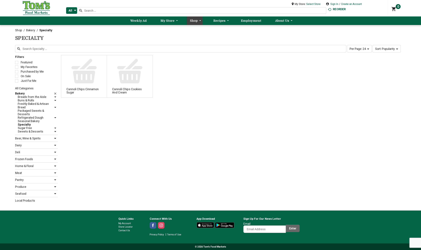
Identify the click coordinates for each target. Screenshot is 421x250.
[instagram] (161, 225)
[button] (54, 93)
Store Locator (125, 226)
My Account (124, 223)
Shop (18, 30)
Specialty (45, 30)
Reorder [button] (339, 9)
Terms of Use (174, 234)
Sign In (334, 4)
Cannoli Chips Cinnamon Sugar (82, 90)
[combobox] (71, 10)
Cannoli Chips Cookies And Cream (127, 90)
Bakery (30, 30)
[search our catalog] (80, 10)
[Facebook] (153, 225)
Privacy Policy (157, 234)
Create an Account (351, 4)
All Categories (24, 88)
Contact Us (124, 230)
